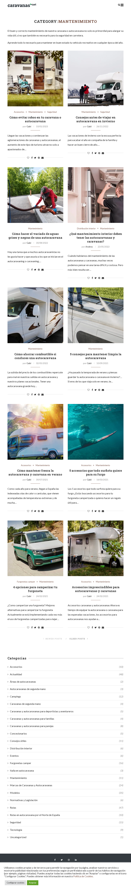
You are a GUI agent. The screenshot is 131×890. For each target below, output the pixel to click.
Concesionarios (66, 733)
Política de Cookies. (83, 876)
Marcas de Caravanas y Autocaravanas (66, 785)
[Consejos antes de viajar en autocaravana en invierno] (95, 78)
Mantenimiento (36, 112)
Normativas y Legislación (66, 800)
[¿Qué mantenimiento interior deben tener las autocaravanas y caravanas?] (95, 195)
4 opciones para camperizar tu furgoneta (35, 589)
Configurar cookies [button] (15, 882)
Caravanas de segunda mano (66, 703)
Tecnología (66, 829)
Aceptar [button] (32, 882)
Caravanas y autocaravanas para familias (66, 718)
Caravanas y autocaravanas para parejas (66, 725)
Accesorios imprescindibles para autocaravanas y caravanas (95, 589)
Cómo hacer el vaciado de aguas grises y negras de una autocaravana (35, 236)
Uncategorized (66, 837)
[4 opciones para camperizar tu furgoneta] (35, 548)
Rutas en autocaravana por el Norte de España (66, 814)
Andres (89, 246)
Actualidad (66, 674)
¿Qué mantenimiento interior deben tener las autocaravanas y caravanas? (95, 237)
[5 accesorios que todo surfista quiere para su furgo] (95, 432)
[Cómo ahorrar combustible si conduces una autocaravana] (35, 315)
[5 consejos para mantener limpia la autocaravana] (95, 315)
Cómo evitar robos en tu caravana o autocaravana (35, 119)
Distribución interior (86, 228)
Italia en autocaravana (66, 770)
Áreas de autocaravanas (66, 681)
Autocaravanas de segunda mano (66, 688)
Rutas (66, 807)
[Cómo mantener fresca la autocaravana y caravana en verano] (35, 432)
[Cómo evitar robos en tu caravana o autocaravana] (35, 78)
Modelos (66, 792)
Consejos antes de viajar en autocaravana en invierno (96, 119)
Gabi (29, 126)
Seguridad (52, 112)
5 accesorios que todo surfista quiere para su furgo (95, 472)
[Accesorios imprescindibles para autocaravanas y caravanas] (95, 548)
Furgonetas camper (26, 582)
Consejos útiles (66, 740)
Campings (66, 696)
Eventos (66, 755)
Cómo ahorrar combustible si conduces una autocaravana (35, 356)
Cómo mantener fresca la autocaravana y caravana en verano (35, 472)
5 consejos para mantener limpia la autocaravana (95, 356)
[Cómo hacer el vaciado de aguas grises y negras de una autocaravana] (35, 195)
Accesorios (19, 112)
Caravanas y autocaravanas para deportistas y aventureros (66, 711)
